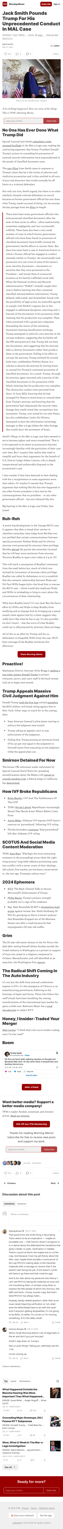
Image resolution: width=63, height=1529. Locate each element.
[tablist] (15, 1204)
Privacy (25, 1508)
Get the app (46, 1515)
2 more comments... (11, 1366)
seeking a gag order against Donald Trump (31, 673)
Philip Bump (15, 898)
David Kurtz (7, 44)
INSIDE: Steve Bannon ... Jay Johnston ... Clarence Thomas (22, 1451)
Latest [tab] (13, 1381)
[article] (31, 1400)
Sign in (57, 4)
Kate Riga (15, 854)
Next (53, 1183)
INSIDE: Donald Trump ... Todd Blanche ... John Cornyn (23, 1426)
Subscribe (46, 4)
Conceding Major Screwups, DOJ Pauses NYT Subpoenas (22, 1419)
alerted (15, 549)
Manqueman (15, 1230)
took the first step (28, 702)
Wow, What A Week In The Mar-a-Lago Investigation (23, 1444)
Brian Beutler (15, 798)
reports (41, 962)
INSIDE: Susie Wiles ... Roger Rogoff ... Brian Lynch (24, 1402)
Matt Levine (9, 1030)
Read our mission (20, 1116)
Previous (11, 1183)
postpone (33, 830)
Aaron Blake (14, 820)
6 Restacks (36, 1163)
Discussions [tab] (24, 1381)
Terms (34, 1508)
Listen (56, 45)
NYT (10, 889)
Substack (17, 1522)
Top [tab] (5, 1381)
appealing (52, 702)
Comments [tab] (9, 1203)
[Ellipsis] (59, 1230)
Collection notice (46, 1508)
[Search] (58, 1381)
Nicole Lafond (23, 807)
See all (8, 1467)
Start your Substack (24, 1515)
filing (33, 207)
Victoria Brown (16, 1329)
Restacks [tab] (21, 1203)
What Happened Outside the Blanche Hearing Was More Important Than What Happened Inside (22, 1393)
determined (13, 783)
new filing (12, 168)
